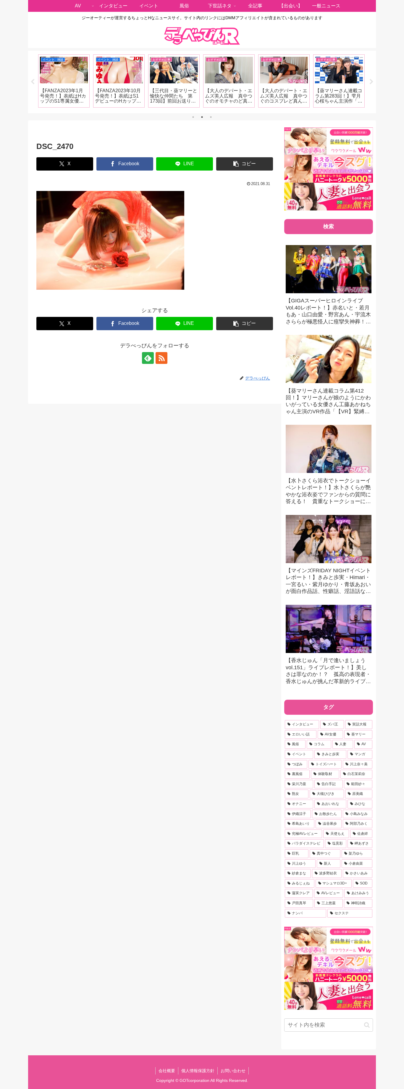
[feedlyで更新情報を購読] (148, 358)
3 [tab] (211, 117)
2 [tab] (202, 117)
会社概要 (167, 1070)
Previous (32, 82)
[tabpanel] (64, 81)
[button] (244, 164)
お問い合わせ (233, 1070)
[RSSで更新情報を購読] (161, 358)
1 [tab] (193, 117)
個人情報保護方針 (197, 1070)
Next (371, 82)
